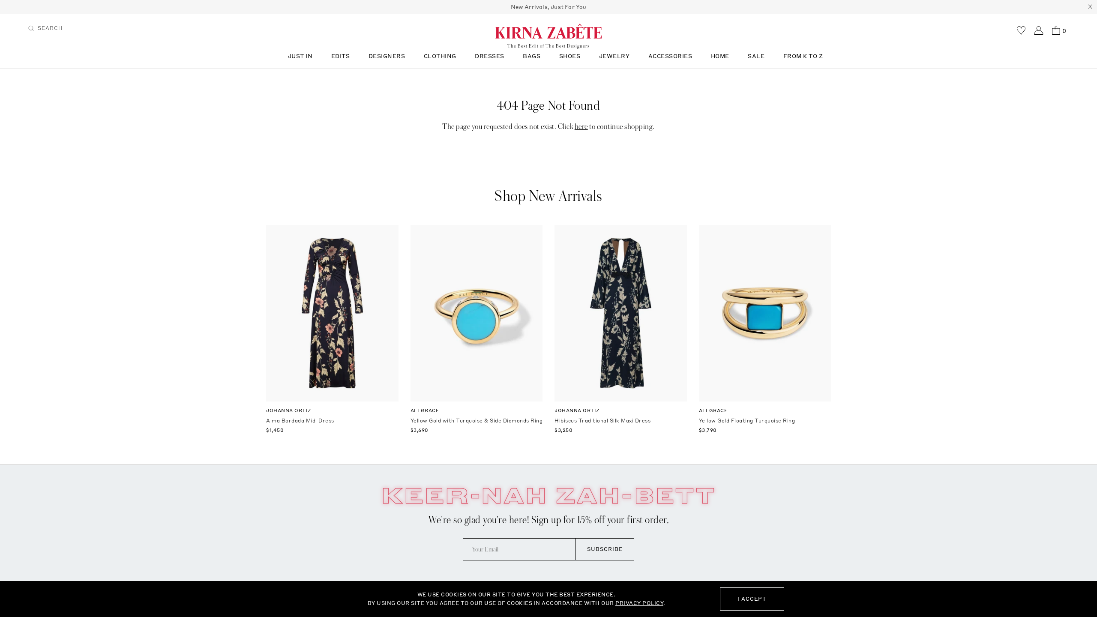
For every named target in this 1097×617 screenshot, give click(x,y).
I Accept (752, 599)
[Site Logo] (548, 31)
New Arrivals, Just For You (549, 7)
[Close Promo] (1090, 7)
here (581, 127)
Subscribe (605, 549)
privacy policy (639, 603)
